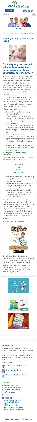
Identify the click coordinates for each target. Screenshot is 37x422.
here (22, 222)
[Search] (34, 14)
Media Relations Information (14, 410)
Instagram (26, 11)
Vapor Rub (19, 167)
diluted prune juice (9, 260)
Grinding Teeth (19, 172)
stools (9, 272)
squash (22, 269)
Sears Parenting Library (10, 385)
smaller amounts (8, 269)
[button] (19, 29)
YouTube (32, 11)
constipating (7, 258)
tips (13, 272)
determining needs (27, 258)
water (17, 272)
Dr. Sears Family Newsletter (11, 388)
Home (2, 33)
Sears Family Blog (11, 33)
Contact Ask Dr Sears (11, 402)
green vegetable (21, 260)
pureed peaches (18, 265)
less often (19, 263)
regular (14, 267)
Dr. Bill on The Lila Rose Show (16, 365)
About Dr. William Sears (12, 406)
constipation (16, 258)
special (17, 269)
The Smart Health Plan (14, 370)
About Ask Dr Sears (11, 404)
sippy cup (28, 267)
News (5, 33)
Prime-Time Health (8, 392)
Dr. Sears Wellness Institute (11, 390)
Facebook (24, 11)
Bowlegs (19, 170)
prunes (9, 265)
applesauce (9, 256)
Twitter (29, 11)
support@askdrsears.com (13, 400)
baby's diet (16, 256)
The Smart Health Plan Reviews (17, 375)
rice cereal (20, 267)
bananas (24, 256)
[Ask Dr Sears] (18, 4)
